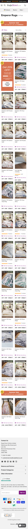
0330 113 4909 (6, 455)
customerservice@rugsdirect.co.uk (12, 458)
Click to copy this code (14, 23)
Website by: (13, 524)
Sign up (22, 492)
